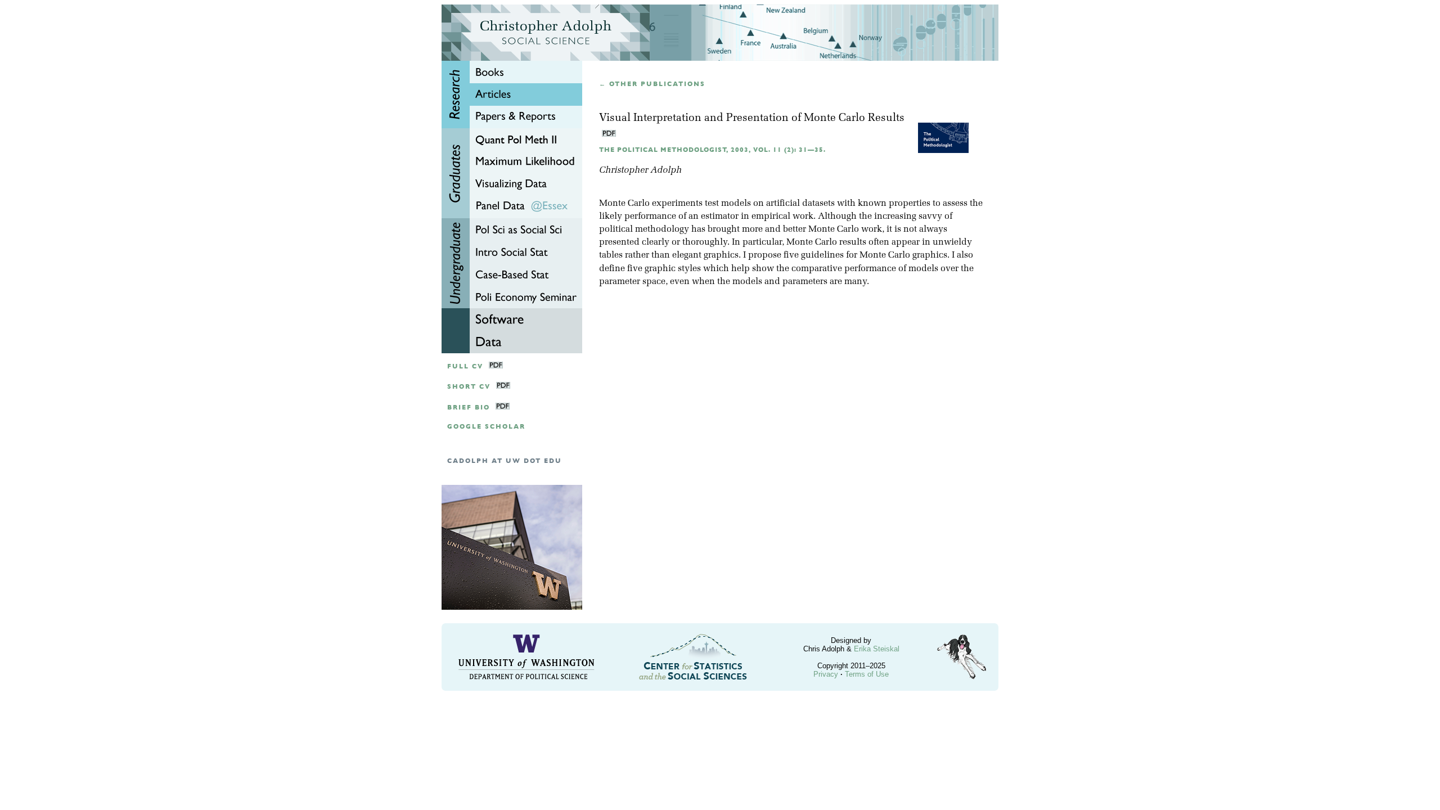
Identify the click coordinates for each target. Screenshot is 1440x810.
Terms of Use (867, 674)
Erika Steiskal (876, 649)
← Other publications (652, 84)
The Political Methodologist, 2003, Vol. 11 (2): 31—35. (712, 150)
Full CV (465, 366)
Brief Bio (468, 407)
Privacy (825, 674)
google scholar (486, 426)
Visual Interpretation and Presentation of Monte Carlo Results (751, 118)
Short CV (468, 386)
